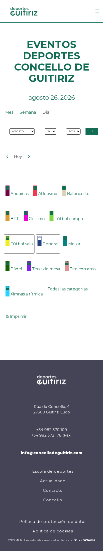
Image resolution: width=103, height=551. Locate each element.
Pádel (16, 269)
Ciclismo (37, 218)
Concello (52, 500)
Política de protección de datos (52, 521)
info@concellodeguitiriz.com (51, 452)
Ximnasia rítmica (26, 294)
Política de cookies (53, 531)
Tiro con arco (83, 269)
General (50, 243)
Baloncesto (78, 193)
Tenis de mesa (46, 269)
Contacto (53, 490)
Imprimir (19, 316)
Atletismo (47, 193)
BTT (14, 218)
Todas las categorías (68, 289)
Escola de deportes (53, 471)
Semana (28, 112)
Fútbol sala (21, 243)
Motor (74, 243)
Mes (9, 112)
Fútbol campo (68, 218)
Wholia (89, 540)
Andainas (19, 193)
